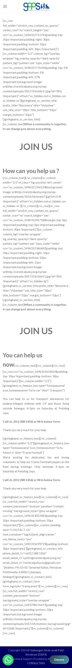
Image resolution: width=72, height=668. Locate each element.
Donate (59, 659)
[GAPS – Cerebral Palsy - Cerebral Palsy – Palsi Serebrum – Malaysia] (36, 6)
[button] (8, 659)
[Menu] (5, 6)
